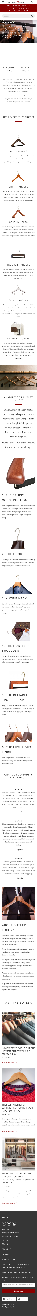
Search (5, 1244)
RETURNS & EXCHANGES (10, 1233)
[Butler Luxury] (18, 2)
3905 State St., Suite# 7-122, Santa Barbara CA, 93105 (15, 1265)
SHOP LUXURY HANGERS (18, 46)
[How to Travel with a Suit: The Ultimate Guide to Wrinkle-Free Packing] (18, 1028)
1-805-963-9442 (9, 1259)
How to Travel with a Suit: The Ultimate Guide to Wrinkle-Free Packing (18, 1051)
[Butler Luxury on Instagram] (14, 1224)
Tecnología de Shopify (8, 1307)
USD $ (21, 1299)
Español (7, 1299)
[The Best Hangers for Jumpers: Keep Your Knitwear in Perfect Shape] (18, 1085)
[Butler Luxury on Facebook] (4, 1224)
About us (6, 1249)
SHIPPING (5, 1229)
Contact (6, 1254)
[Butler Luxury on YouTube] (9, 1224)
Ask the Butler (18, 1002)
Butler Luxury (10, 1304)
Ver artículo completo (9, 1062)
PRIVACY (5, 1240)
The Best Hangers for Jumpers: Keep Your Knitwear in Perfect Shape (17, 1108)
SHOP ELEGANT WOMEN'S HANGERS (24, 42)
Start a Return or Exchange (16, 1272)
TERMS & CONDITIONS (10, 1237)
